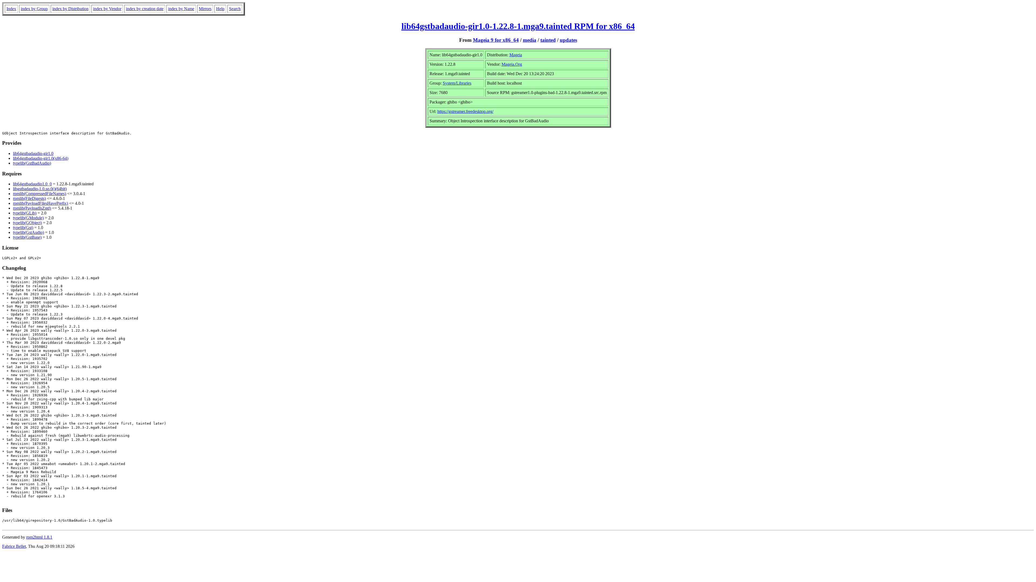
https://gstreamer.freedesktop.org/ (465, 111)
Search (235, 8)
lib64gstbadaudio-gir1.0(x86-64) (40, 158)
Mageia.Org (512, 64)
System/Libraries (457, 83)
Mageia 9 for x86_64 (496, 40)
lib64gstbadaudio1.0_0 (32, 184)
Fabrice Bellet (14, 546)
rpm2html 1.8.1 (39, 537)
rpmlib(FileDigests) (29, 198)
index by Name (181, 8)
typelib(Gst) (23, 227)
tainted (548, 40)
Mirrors (205, 8)
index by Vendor (107, 8)
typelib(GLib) (24, 213)
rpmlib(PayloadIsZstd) (32, 208)
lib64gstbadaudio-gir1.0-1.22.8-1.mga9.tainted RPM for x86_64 (518, 26)
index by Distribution (70, 8)
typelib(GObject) (27, 222)
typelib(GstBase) (27, 237)
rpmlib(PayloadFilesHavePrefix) (40, 203)
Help (220, 8)
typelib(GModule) (28, 218)
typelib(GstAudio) (28, 232)
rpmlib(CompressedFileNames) (39, 193)
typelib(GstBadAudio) (32, 163)
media (529, 40)
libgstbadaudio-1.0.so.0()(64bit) (40, 188)
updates (568, 40)
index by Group (34, 8)
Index (11, 8)
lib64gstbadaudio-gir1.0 (33, 153)
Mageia (515, 55)
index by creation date (144, 8)
